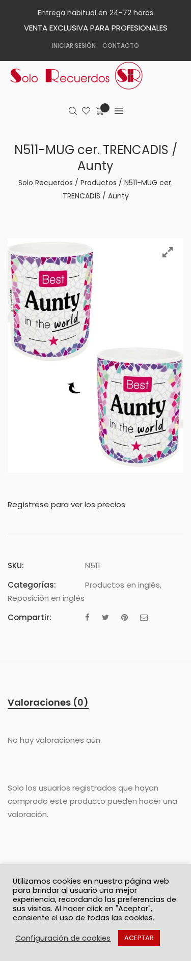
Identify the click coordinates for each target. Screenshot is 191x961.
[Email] (144, 617)
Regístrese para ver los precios (66, 504)
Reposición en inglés (46, 598)
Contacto (120, 45)
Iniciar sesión (74, 45)
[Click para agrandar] (167, 252)
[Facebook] (87, 617)
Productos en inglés (122, 584)
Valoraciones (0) (48, 702)
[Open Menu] (118, 111)
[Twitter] (105, 617)
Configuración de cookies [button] (63, 938)
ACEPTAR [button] (139, 938)
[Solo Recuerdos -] (84, 76)
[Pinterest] (124, 617)
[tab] (48, 702)
